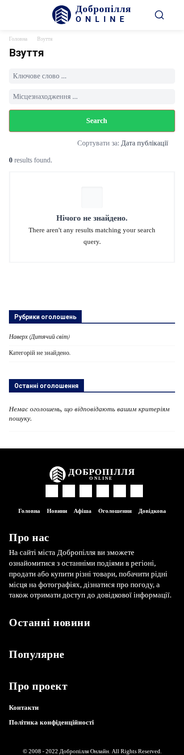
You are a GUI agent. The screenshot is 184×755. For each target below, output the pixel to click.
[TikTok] (102, 491)
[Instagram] (69, 491)
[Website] (119, 491)
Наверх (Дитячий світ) (39, 337)
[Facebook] (52, 491)
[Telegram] (85, 491)
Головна (18, 39)
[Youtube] (136, 491)
